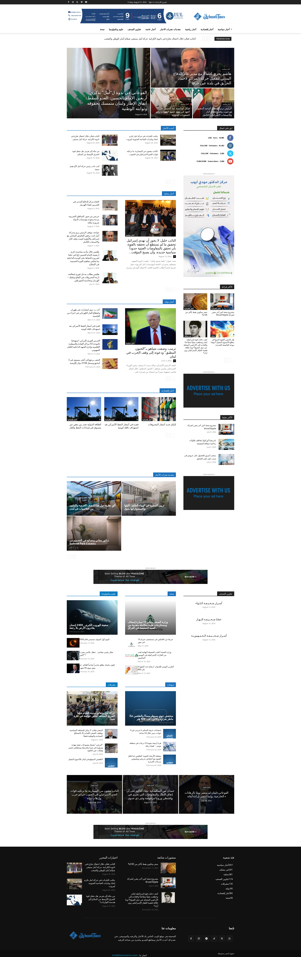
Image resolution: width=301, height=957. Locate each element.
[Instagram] (73, 2)
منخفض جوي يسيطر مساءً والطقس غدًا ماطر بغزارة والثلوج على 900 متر (151, 717)
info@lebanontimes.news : (125, 955)
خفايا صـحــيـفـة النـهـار (209, 619)
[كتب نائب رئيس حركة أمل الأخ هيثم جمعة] (110, 170)
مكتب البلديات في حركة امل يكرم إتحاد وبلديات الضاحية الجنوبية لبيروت (99, 883)
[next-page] (168, 182)
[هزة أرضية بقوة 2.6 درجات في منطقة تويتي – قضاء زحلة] (169, 746)
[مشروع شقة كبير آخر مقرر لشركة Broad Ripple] (222, 301)
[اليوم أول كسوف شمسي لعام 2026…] (73, 643)
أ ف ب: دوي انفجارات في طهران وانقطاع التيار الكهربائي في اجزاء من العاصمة (83, 312)
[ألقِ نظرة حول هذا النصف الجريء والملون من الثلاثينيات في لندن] (94, 498)
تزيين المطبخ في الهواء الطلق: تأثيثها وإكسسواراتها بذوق (144, 507)
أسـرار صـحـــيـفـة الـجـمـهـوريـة (209, 635)
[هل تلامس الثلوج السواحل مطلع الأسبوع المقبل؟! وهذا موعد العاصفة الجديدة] (222, 329)
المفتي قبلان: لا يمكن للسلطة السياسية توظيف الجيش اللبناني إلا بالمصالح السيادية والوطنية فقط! (86, 733)
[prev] (209, 39)
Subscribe (201, 161)
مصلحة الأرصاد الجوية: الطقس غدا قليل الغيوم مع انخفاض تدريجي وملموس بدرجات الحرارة (144, 759)
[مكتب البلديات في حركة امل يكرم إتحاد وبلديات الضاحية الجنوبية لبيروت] (168, 140)
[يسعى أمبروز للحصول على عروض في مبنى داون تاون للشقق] (226, 459)
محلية (213, 336)
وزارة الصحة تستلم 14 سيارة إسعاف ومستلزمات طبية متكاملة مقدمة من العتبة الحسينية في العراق (148, 624)
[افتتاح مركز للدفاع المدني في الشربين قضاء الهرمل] (110, 205)
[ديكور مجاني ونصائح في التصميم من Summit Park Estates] (94, 533)
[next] (204, 39)
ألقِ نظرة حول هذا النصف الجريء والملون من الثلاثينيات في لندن (92, 507)
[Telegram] (206, 938)
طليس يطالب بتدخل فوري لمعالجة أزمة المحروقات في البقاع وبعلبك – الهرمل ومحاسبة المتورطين (83, 277)
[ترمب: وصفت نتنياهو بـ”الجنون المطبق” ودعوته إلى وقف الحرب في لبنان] (150, 326)
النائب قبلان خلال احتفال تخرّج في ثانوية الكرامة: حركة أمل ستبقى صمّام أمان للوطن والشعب (150, 38)
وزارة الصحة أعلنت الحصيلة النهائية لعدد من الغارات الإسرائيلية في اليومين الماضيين (154, 655)
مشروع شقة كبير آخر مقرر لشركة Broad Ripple (223, 313)
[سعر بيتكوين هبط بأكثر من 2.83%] (195, 301)
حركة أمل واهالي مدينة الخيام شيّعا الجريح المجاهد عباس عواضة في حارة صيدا (94, 715)
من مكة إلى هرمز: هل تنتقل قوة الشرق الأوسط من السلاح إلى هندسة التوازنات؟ (100, 899)
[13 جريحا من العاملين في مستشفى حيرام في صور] (131, 643)
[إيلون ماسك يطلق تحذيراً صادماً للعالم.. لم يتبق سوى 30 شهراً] (73, 668)
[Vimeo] (81, 2)
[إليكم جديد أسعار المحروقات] (159, 409)
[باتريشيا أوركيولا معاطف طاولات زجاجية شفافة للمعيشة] (226, 444)
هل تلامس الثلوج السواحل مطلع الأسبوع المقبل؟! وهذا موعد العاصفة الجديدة (222, 342)
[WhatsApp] (230, 938)
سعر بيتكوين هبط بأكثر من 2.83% (143, 864)
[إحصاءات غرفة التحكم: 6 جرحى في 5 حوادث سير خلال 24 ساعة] (169, 733)
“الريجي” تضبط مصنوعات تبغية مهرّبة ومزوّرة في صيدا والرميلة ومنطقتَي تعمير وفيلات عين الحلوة (86, 748)
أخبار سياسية (142, 88)
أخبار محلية (169, 193)
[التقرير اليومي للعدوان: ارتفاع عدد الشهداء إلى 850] (131, 670)
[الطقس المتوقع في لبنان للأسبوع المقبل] (111, 762)
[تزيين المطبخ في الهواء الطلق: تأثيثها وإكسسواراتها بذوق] (149, 498)
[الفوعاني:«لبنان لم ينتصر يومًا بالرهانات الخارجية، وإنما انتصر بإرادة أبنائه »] (206, 794)
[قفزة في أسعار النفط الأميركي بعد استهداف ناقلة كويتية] (110, 329)
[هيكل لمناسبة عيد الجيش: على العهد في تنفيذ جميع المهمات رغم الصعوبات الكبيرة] (171, 103)
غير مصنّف (187, 336)
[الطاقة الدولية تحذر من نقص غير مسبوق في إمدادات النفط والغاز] (84, 409)
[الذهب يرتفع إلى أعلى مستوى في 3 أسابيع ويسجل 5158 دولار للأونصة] (110, 363)
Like (210, 138)
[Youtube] (86, 2)
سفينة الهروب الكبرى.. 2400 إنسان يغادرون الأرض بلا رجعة (88, 626)
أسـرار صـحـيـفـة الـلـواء (208, 603)
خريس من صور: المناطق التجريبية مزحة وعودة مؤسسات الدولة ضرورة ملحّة (84, 219)
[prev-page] (173, 182)
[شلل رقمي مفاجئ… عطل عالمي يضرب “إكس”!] (73, 655)
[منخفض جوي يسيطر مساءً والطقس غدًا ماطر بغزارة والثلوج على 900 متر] (150, 708)
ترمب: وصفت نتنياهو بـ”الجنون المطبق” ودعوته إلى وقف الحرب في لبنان (151, 352)
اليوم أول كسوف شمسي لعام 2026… (95, 639)
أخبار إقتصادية (72, 420)
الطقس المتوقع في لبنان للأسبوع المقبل (85, 759)
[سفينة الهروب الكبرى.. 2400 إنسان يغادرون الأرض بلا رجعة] (92, 617)
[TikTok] (214, 938)
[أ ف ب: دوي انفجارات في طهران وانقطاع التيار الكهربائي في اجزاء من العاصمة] (110, 313)
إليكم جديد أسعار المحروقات (162, 424)
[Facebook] (68, 2)
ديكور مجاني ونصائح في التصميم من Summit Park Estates (89, 542)
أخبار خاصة (94, 785)
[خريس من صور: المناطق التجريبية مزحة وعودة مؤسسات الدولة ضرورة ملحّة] (110, 220)
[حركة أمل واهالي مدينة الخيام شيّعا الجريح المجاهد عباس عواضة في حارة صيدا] (92, 708)
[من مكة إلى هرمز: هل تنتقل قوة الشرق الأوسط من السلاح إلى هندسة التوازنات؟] (110, 155)
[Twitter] (77, 2)
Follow (203, 145)
